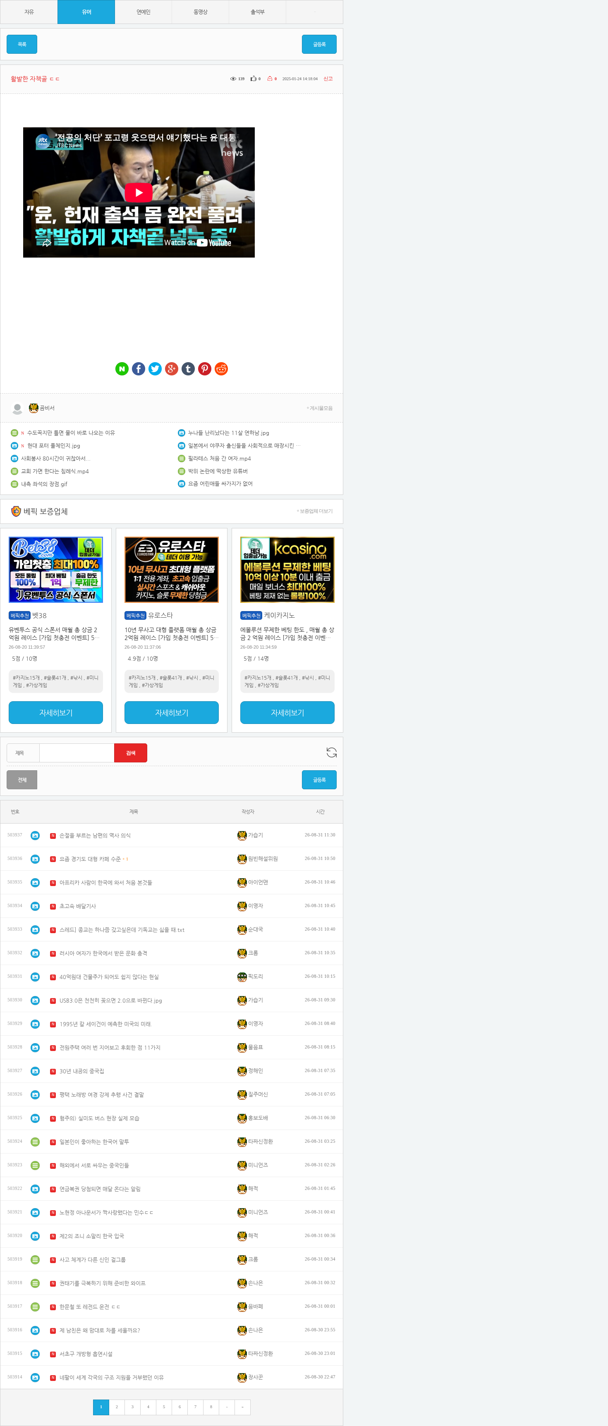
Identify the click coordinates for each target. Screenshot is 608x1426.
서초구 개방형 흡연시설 (86, 1354)
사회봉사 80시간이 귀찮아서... (56, 458)
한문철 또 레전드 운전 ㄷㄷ (90, 1307)
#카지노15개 (26, 678)
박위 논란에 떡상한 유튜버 (218, 471)
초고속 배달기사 (78, 906)
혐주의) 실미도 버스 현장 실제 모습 (99, 1118)
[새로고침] (332, 752)
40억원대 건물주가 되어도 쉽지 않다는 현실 (109, 977)
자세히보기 (55, 712)
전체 (22, 780)
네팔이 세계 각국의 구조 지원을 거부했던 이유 (112, 1377)
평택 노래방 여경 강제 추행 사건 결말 (102, 1095)
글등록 (319, 44)
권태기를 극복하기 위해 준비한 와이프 (103, 1283)
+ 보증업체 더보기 (315, 511)
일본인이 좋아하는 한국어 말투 (94, 1142)
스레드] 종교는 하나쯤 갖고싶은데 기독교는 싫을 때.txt (122, 930)
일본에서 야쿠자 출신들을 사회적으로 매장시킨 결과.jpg (246, 445)
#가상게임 (36, 685)
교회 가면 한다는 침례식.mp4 (55, 471)
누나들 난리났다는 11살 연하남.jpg (228, 433)
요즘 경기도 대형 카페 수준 (90, 859)
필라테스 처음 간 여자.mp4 (219, 458)
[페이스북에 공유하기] (138, 369)
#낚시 (76, 678)
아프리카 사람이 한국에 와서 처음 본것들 (106, 882)
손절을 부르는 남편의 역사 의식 (95, 835)
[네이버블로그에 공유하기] (122, 369)
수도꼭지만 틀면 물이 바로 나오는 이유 (71, 433)
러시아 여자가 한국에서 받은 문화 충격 (103, 953)
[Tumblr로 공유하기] (188, 369)
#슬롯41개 (55, 678)
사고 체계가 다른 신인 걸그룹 (93, 1259)
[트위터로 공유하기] (155, 369)
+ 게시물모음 (319, 408)
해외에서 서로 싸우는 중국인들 (94, 1165)
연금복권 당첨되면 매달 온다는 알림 (100, 1189)
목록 (22, 44)
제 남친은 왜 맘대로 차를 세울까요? (100, 1330)
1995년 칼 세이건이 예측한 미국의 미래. (106, 1024)
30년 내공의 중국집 (82, 1071)
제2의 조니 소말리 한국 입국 (92, 1236)
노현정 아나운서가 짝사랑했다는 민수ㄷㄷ (107, 1212)
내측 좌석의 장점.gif (44, 484)
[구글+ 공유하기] (171, 369)
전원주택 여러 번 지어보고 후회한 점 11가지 (110, 1047)
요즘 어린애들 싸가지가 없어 (220, 483)
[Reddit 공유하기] (221, 369)
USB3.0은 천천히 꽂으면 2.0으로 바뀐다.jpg (111, 1000)
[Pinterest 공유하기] (204, 369)
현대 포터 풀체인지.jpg (53, 445)
